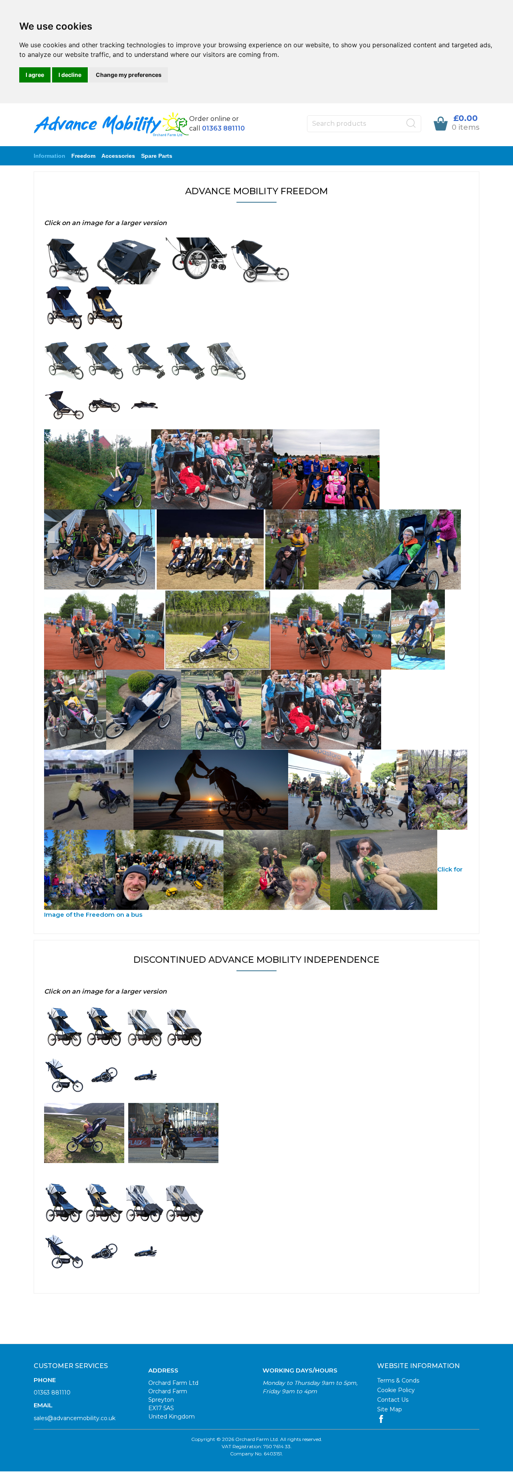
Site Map (389, 1409)
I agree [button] (35, 74)
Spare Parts (156, 156)
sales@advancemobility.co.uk (74, 1418)
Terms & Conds (398, 1380)
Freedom (83, 156)
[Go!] (411, 123)
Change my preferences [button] (129, 74)
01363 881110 (52, 1392)
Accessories (118, 156)
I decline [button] (70, 74)
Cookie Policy (396, 1390)
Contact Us (392, 1399)
